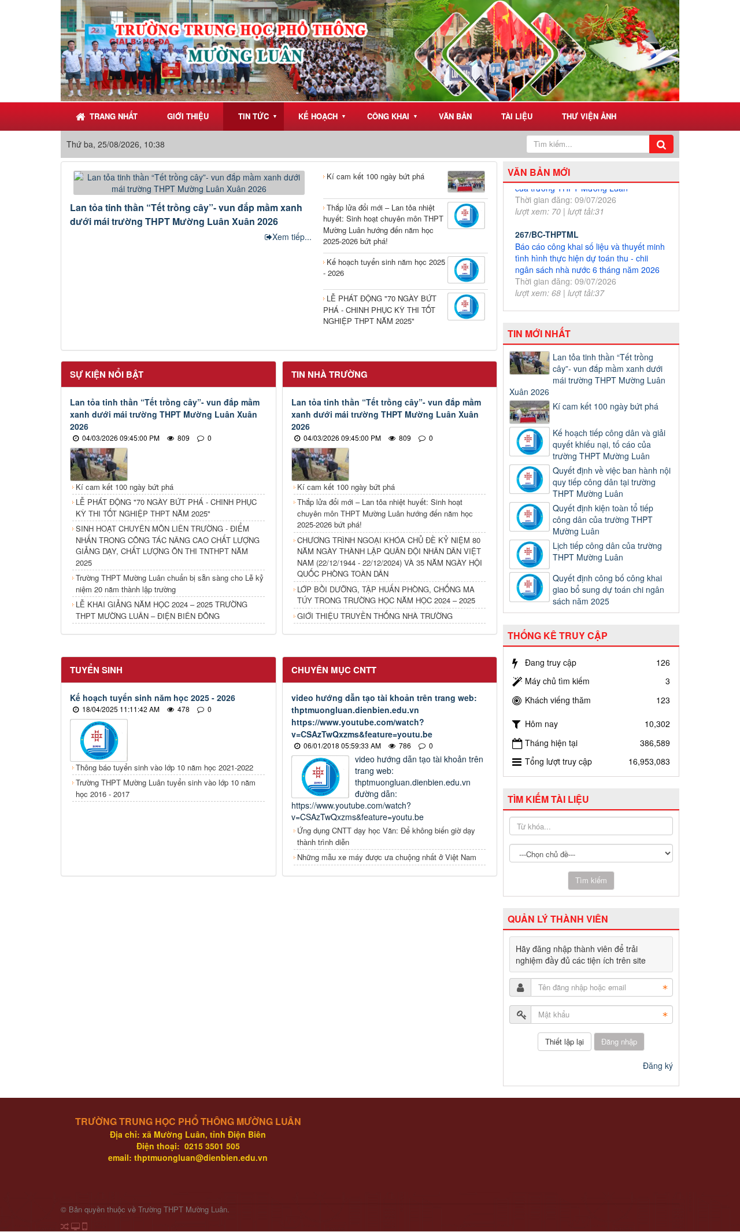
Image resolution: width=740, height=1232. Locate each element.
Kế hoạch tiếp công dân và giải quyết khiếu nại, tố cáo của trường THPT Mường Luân (609, 444)
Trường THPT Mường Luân (182, 1209)
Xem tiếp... (292, 236)
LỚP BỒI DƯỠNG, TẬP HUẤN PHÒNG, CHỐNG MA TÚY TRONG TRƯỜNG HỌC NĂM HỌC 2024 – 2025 (386, 595)
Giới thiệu (188, 115)
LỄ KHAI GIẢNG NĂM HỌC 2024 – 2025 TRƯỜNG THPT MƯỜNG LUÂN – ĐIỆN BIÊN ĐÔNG (161, 610)
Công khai (388, 115)
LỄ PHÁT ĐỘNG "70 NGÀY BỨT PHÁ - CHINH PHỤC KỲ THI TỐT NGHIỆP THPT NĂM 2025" (379, 309)
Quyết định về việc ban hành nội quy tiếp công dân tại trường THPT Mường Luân (612, 481)
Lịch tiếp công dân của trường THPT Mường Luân (607, 551)
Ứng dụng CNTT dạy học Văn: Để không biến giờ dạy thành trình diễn (386, 836)
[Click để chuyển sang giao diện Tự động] (65, 1226)
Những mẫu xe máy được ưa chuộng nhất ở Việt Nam (386, 856)
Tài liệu (516, 115)
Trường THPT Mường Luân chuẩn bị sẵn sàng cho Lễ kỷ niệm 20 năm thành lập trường (170, 583)
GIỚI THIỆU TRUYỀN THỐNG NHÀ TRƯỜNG (375, 615)
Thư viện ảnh (589, 115)
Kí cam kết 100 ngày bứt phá (375, 176)
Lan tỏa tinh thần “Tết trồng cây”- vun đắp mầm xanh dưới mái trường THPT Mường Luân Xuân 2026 (186, 214)
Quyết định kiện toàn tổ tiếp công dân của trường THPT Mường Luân (603, 519)
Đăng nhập (619, 1041)
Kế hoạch (318, 115)
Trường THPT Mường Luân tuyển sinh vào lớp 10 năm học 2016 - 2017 (166, 788)
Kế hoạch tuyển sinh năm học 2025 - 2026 (384, 267)
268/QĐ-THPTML (547, 264)
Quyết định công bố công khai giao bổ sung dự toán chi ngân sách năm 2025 (608, 589)
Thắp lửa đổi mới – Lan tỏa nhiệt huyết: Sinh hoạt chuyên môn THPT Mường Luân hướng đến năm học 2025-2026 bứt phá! (383, 224)
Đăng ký (658, 1065)
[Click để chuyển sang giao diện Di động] (84, 1226)
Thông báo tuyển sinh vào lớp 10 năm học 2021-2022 (164, 767)
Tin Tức (253, 115)
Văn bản (455, 115)
